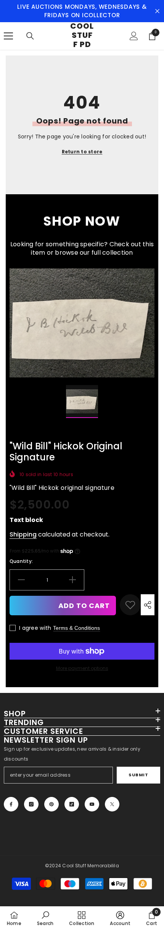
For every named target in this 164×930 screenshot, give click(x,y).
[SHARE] (147, 604)
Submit (138, 775)
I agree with (35, 628)
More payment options (82, 668)
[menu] (8, 36)
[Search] (30, 36)
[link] (130, 604)
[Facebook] (11, 804)
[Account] (134, 36)
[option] (82, 322)
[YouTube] (92, 804)
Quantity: (21, 561)
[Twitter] (112, 804)
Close (157, 11)
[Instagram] (31, 804)
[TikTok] (71, 804)
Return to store (82, 151)
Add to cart (84, 605)
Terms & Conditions (76, 628)
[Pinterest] (51, 804)
